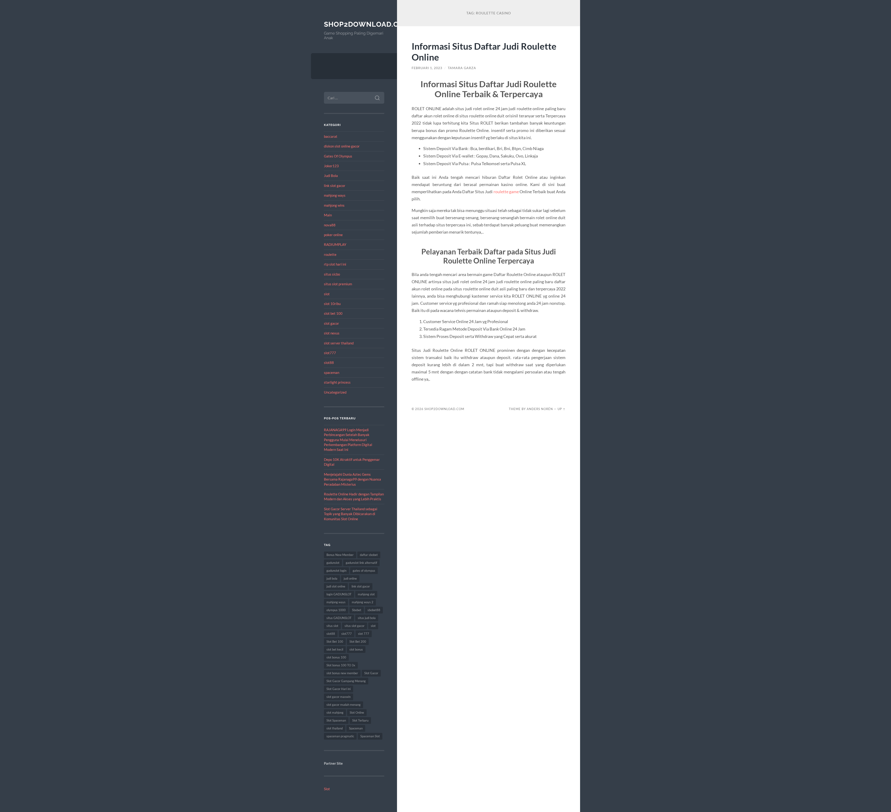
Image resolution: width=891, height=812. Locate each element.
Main (328, 215)
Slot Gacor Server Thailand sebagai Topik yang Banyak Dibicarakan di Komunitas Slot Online (350, 514)
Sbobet (356, 610)
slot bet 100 (333, 313)
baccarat (330, 136)
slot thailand (334, 728)
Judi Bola (331, 175)
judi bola (331, 578)
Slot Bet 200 (357, 641)
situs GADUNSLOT (339, 618)
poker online (333, 235)
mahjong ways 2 (362, 602)
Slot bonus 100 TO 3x (340, 665)
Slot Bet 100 (334, 641)
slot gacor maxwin (338, 697)
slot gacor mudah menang (343, 704)
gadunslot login (336, 570)
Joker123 (331, 166)
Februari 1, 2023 (427, 68)
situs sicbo (332, 274)
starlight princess (337, 382)
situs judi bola (367, 618)
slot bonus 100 (336, 657)
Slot (327, 789)
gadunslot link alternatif (361, 563)
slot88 (329, 362)
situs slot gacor (355, 626)
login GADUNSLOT (339, 594)
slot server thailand (339, 343)
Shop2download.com (367, 24)
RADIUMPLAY (335, 244)
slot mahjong (334, 712)
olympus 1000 (336, 610)
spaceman (331, 372)
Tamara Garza (462, 68)
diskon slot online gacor (342, 146)
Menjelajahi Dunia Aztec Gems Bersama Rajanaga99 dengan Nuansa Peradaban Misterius (352, 479)
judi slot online (335, 586)
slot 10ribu (332, 304)
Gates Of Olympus (338, 156)
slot (327, 294)
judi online (350, 578)
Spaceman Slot (370, 736)
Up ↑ (561, 409)
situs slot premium (338, 284)
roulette (330, 254)
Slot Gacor (371, 673)
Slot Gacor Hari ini (338, 689)
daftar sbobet (369, 555)
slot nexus (331, 333)
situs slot (332, 626)
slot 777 (363, 633)
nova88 (330, 225)
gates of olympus (364, 570)
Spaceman (356, 728)
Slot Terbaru (360, 720)
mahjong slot (366, 594)
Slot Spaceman (336, 720)
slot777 (330, 353)
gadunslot (332, 563)
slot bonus (356, 649)
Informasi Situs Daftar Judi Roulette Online (484, 51)
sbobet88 (374, 610)
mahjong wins (334, 205)
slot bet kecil (334, 649)
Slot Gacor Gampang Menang (346, 681)
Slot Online (357, 712)
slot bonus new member (342, 673)
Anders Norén (540, 409)
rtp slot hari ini (335, 264)
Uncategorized (335, 392)
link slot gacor (334, 185)
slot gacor (331, 323)
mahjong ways (334, 195)
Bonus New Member (340, 555)
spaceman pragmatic (340, 736)
